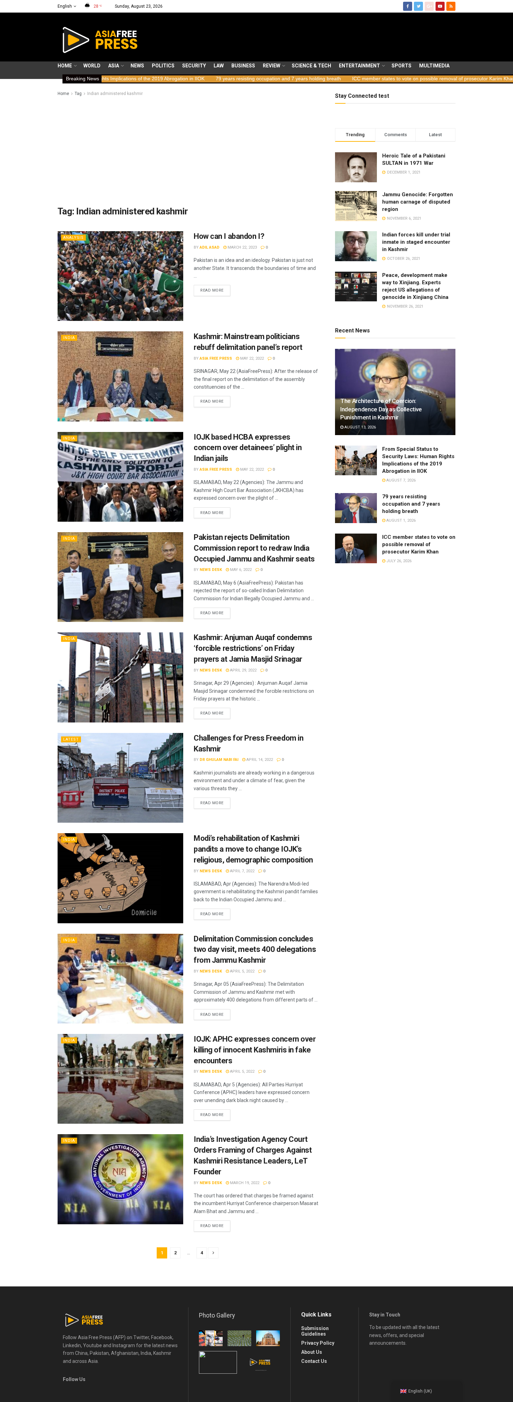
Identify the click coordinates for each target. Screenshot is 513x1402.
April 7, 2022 (241, 871)
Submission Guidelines (315, 1331)
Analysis (73, 237)
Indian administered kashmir (115, 93)
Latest (71, 739)
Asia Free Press (216, 358)
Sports (401, 65)
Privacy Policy (317, 1343)
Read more (212, 290)
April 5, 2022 (241, 971)
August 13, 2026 (359, 427)
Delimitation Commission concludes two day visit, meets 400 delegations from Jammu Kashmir (255, 949)
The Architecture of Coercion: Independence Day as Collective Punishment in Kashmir (381, 409)
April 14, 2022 (259, 759)
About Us (311, 1352)
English (65, 6)
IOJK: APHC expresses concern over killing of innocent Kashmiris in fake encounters (254, 1050)
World (92, 65)
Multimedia (434, 65)
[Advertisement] (188, 150)
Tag (78, 93)
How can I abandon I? (229, 236)
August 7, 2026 (400, 480)
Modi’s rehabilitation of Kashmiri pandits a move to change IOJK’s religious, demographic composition (253, 849)
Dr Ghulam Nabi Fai (219, 759)
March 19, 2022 (244, 1183)
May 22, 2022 (251, 358)
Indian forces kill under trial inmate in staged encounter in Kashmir (416, 242)
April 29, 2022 (242, 670)
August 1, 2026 (400, 520)
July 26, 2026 (398, 561)
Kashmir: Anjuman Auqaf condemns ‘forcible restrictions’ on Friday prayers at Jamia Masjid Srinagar (253, 648)
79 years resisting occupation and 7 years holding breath (192, 78)
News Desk (211, 569)
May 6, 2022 (240, 569)
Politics (163, 65)
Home (65, 65)
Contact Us (314, 1361)
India (69, 338)
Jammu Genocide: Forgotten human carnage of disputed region (417, 201)
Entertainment (359, 65)
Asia (113, 65)
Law (219, 65)
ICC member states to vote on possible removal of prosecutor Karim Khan (347, 78)
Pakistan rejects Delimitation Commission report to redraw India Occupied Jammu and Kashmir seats (254, 548)
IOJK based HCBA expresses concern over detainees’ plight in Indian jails (248, 448)
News (137, 65)
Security (194, 65)
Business (243, 65)
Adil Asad (210, 247)
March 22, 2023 (241, 247)
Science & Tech (311, 65)
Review (271, 65)
